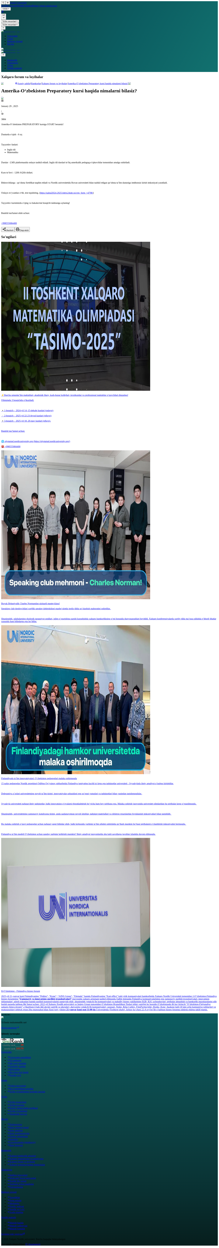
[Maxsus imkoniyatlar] (8, 2)
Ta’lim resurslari (9, 21)
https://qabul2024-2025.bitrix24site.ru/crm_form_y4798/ (66, 193)
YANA (5, 9)
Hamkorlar (36, 83)
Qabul (10, 38)
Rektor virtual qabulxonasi (44, 5)
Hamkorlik (12, 60)
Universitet (12, 36)
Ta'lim (10, 65)
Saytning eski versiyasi (12, 1234)
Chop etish (24, 230)
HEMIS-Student (24, 5)
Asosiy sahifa (23, 83)
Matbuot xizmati (14, 41)
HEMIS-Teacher (9, 5)
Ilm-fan (10, 44)
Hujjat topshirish (9, 1027)
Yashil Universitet (18, 2)
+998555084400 (9, 223)
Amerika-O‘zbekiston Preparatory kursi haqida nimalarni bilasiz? (97, 83)
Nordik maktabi (14, 68)
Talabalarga (12, 63)
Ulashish (9, 230)
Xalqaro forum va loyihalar (54, 83)
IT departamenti (32, 1244)
